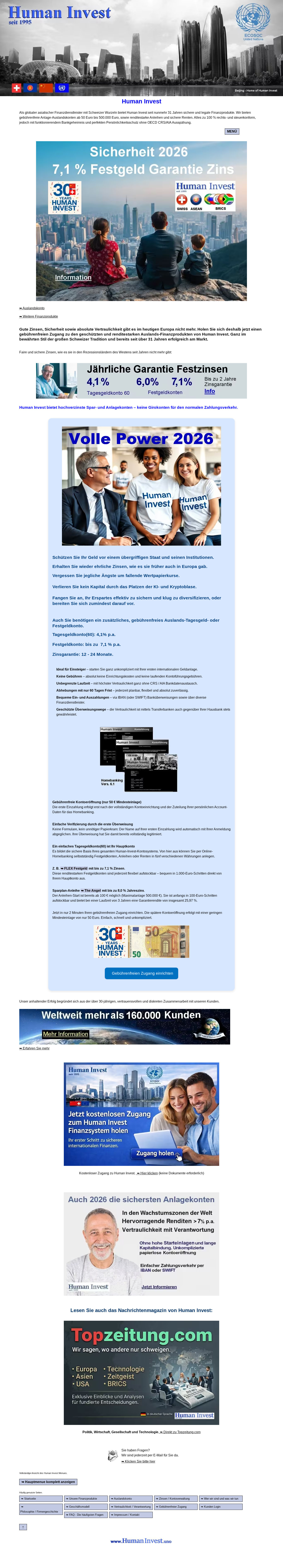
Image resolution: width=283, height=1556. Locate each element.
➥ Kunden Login (210, 1506)
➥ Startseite (28, 1498)
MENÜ (232, 131)
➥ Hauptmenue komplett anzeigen (48, 1482)
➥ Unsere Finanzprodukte (81, 1498)
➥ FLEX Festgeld (74, 868)
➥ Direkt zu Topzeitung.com (180, 1432)
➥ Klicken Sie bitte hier (138, 1461)
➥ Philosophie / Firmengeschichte (39, 1509)
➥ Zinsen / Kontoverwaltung (172, 1498)
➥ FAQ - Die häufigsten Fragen (84, 1514)
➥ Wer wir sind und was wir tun (219, 1498)
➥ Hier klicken (147, 1173)
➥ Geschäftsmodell (77, 1506)
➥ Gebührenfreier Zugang (171, 1506)
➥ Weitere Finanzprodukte (38, 316)
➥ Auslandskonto (32, 308)
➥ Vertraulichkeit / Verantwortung (130, 1506)
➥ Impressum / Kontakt (125, 1514)
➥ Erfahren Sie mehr (34, 1048)
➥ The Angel (91, 890)
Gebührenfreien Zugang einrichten (141, 973)
